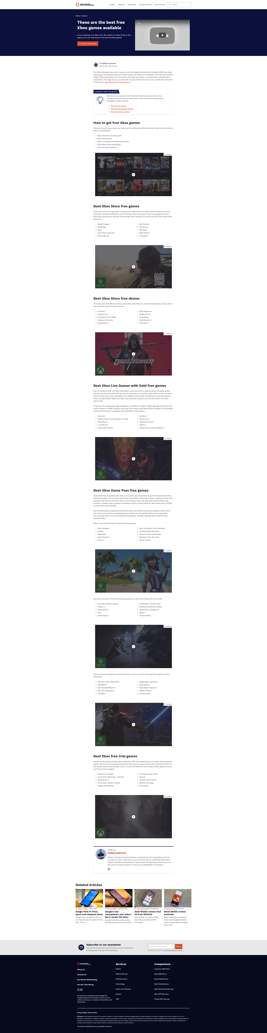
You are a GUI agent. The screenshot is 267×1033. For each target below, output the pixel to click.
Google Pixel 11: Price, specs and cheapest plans (89, 913)
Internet (121, 5)
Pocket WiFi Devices (162, 999)
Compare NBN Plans (162, 969)
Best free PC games (118, 106)
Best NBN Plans (160, 974)
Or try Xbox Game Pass (88, 44)
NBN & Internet (121, 974)
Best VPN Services (161, 994)
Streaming (132, 5)
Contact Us (81, 975)
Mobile (112, 5)
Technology (120, 984)
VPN (117, 999)
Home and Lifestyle (123, 989)
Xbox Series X (125, 82)
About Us (81, 970)
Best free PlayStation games (122, 109)
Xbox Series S (110, 82)
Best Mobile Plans (161, 979)
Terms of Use (92, 1013)
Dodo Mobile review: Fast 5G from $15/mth (148, 913)
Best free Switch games (120, 112)
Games (84, 16)
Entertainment (121, 979)
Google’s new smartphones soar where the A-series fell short (118, 914)
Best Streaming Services (164, 989)
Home (78, 16)
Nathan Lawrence (109, 63)
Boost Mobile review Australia (175, 913)
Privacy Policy (82, 1013)
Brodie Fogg (170, 909)
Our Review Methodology (87, 980)
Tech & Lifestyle (145, 5)
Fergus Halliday (83, 909)
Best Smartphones (161, 984)
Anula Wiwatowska (143, 909)
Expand (168, 154)
